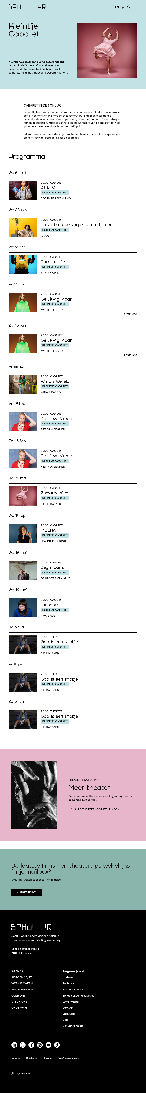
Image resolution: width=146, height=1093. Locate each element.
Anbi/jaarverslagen (68, 1058)
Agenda (17, 971)
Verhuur (68, 1007)
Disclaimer (32, 1058)
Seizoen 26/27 (21, 977)
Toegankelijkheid (73, 971)
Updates (68, 977)
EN (117, 7)
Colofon (15, 1058)
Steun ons (19, 1001)
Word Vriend (71, 1001)
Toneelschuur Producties (78, 995)
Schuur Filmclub (73, 1026)
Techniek (68, 983)
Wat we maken (22, 983)
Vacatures (69, 1013)
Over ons (18, 995)
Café (66, 1019)
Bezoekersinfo (22, 989)
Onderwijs (19, 1007)
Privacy (48, 1058)
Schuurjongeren (73, 989)
